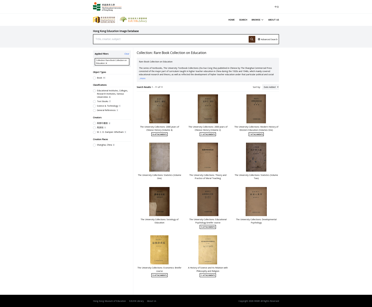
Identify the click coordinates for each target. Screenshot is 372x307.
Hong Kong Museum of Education (109, 300)
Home (231, 19)
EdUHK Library (136, 300)
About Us (273, 19)
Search (243, 19)
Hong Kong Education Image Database (116, 31)
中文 (277, 6)
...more (142, 78)
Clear (126, 53)
